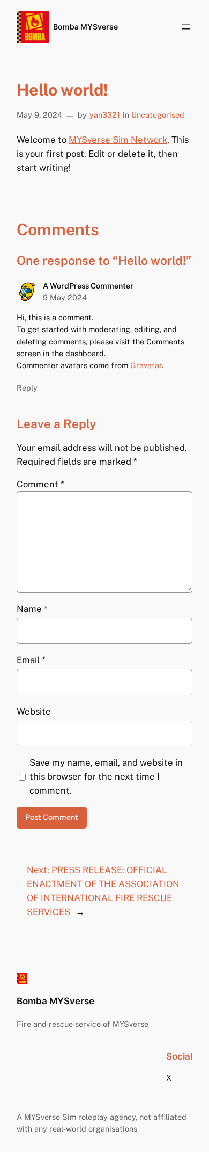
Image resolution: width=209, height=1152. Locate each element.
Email (31, 659)
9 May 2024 (65, 297)
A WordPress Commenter (88, 285)
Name (32, 608)
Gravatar (146, 365)
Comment (40, 484)
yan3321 (104, 114)
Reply (27, 387)
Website (34, 711)
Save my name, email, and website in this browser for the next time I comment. (106, 776)
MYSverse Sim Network (118, 139)
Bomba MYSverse (85, 26)
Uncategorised (157, 114)
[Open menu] (186, 26)
